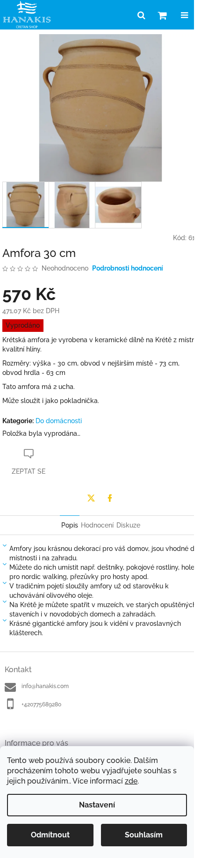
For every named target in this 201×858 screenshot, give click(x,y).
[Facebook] (109, 498)
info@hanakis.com (45, 686)
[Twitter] (91, 498)
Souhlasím (144, 834)
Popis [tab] (69, 525)
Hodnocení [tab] (97, 525)
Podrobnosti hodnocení (127, 268)
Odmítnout (50, 834)
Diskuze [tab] (128, 525)
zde (131, 781)
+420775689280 (41, 704)
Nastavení (97, 804)
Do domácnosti (59, 421)
